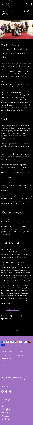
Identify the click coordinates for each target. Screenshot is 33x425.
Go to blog (16, 330)
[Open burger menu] (31, 4)
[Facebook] (10, 391)
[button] (27, 4)
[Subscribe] (30, 372)
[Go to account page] (24, 4)
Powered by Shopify (6, 417)
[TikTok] (6, 391)
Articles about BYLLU (12, 310)
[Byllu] (9, 3)
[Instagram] (2, 391)
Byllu (3, 406)
